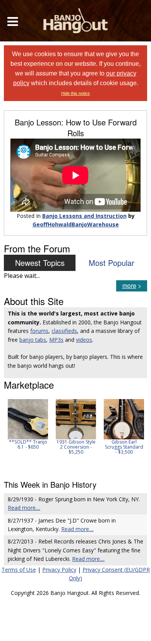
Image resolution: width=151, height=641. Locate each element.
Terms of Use (19, 569)
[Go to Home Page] (75, 20)
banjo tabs (32, 339)
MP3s (56, 339)
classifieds (64, 330)
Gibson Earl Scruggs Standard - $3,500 (124, 447)
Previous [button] (8, 434)
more (129, 285)
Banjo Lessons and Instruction (84, 215)
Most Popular (111, 262)
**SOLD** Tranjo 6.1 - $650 (28, 444)
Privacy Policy (59, 569)
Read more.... (24, 507)
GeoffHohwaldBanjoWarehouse (76, 224)
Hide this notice (75, 93)
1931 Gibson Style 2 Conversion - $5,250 (76, 447)
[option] (28, 424)
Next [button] (136, 434)
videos (84, 339)
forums (39, 330)
